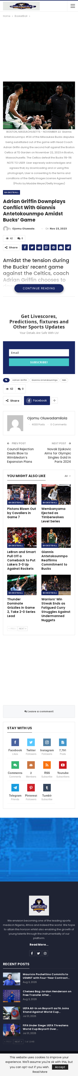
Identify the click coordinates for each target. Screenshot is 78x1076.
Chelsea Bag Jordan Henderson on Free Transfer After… (47, 993)
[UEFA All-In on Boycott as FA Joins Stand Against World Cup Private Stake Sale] (11, 1013)
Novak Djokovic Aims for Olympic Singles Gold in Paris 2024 (57, 455)
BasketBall (11, 192)
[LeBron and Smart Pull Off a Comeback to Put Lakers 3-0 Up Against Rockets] (22, 537)
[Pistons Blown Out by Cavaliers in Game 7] (22, 494)
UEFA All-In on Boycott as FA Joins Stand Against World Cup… (46, 1010)
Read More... (39, 945)
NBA (64, 380)
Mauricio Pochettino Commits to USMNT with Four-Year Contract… (46, 976)
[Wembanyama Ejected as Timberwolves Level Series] (56, 494)
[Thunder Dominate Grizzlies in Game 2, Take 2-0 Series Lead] (22, 585)
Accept (60, 1067)
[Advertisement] (39, 48)
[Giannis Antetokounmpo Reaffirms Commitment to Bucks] (56, 537)
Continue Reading (39, 288)
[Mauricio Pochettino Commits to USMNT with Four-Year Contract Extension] (11, 979)
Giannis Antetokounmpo (44, 380)
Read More (40, 1071)
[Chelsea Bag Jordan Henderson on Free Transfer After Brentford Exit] (11, 996)
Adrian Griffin (19, 380)
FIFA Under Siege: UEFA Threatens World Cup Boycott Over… (45, 1027)
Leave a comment (40, 711)
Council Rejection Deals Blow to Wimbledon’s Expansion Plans (20, 455)
